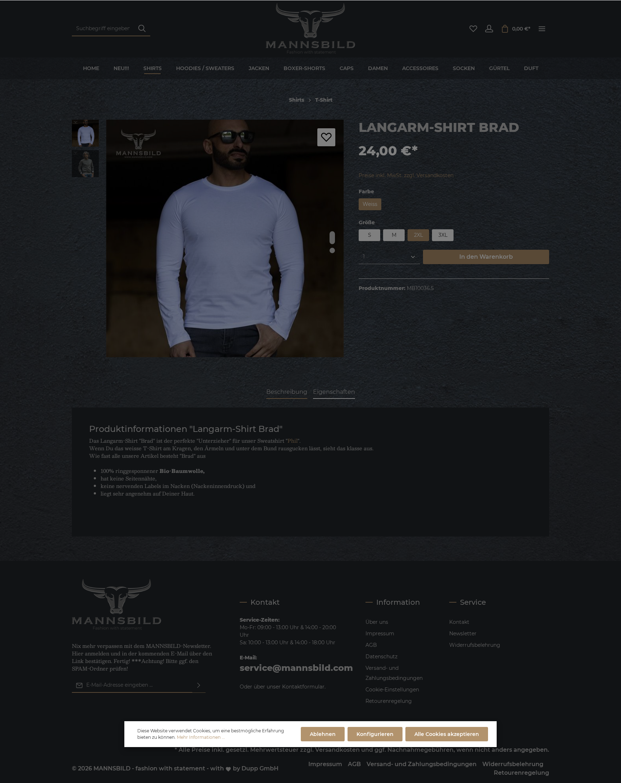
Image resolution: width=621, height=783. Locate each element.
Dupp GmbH (260, 768)
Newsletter (463, 633)
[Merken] (326, 137)
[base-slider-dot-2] (332, 250)
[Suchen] (142, 29)
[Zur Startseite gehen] (310, 29)
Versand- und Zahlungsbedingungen (394, 673)
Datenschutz (381, 656)
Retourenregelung (388, 701)
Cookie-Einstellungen (392, 689)
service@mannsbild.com (296, 668)
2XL (418, 235)
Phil (293, 440)
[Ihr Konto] (489, 29)
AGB (371, 645)
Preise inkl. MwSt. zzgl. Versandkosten (406, 175)
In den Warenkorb (486, 256)
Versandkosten (337, 749)
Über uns (376, 622)
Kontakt (459, 622)
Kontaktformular (303, 686)
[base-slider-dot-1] (332, 237)
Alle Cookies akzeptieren (446, 734)
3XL (442, 235)
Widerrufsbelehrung (474, 645)
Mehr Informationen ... (201, 737)
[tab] (286, 392)
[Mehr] (542, 29)
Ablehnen (323, 734)
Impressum (379, 633)
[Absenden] (199, 685)
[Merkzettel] (473, 29)
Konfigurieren (375, 734)
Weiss (370, 204)
